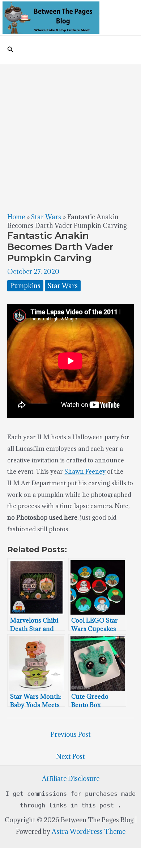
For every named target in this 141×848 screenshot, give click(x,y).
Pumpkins (25, 286)
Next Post (70, 756)
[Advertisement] (70, 138)
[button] (10, 49)
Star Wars (46, 217)
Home (16, 217)
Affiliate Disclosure (70, 778)
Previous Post (71, 734)
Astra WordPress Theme (88, 831)
